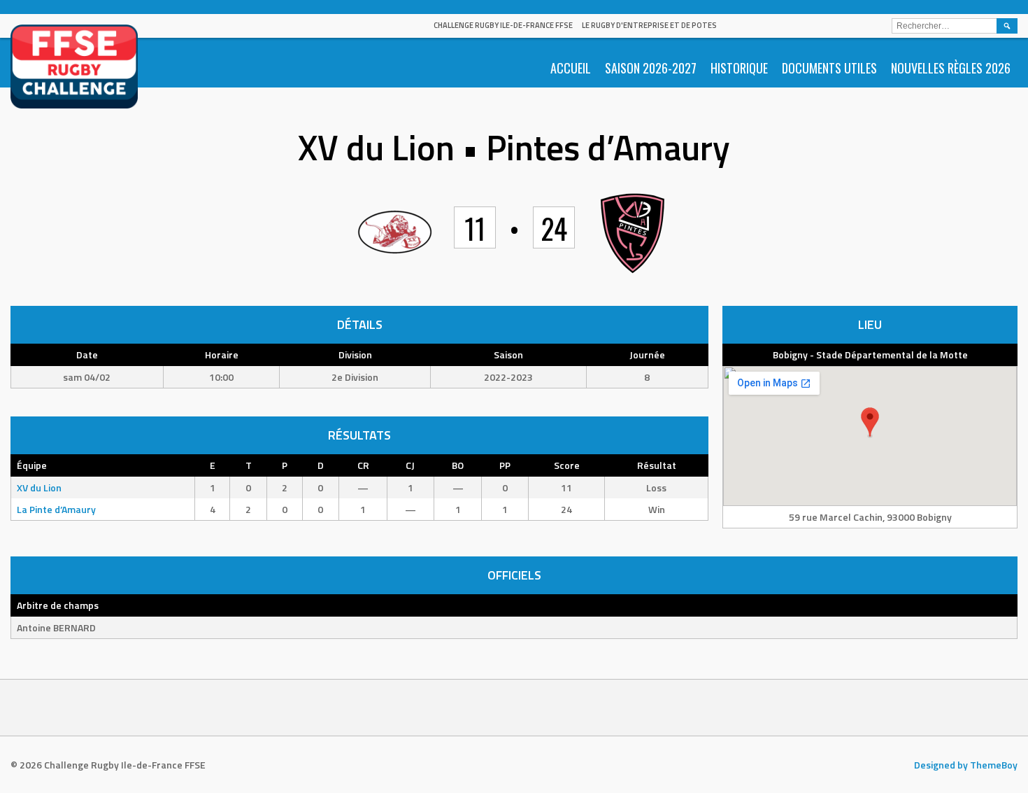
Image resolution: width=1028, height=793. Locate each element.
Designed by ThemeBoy (966, 764)
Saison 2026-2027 (651, 68)
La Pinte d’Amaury (56, 509)
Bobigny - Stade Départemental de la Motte (870, 354)
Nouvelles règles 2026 (951, 68)
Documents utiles (829, 68)
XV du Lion (39, 487)
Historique (739, 68)
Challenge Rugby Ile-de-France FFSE (503, 25)
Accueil (570, 68)
